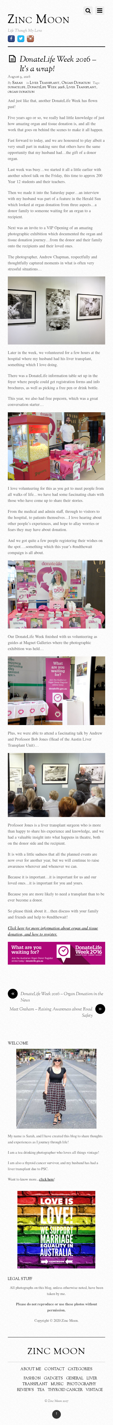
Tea (41, 1390)
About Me (31, 1369)
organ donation (21, 92)
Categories (80, 1369)
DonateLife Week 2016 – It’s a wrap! (58, 64)
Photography (81, 1384)
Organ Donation (75, 83)
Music (57, 1384)
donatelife (16, 87)
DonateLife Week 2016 (46, 87)
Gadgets (53, 1378)
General (74, 1378)
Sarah (17, 83)
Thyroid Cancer (65, 1390)
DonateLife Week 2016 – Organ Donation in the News (57, 997)
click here (46, 1179)
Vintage (94, 1390)
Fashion (32, 1378)
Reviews (25, 1390)
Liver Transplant (44, 83)
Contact (54, 1369)
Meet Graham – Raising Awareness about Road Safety (56, 1012)
